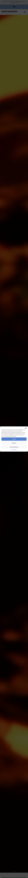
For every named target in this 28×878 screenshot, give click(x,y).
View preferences (14, 447)
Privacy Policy (14, 449)
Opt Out (14, 443)
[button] (26, 428)
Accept (14, 439)
